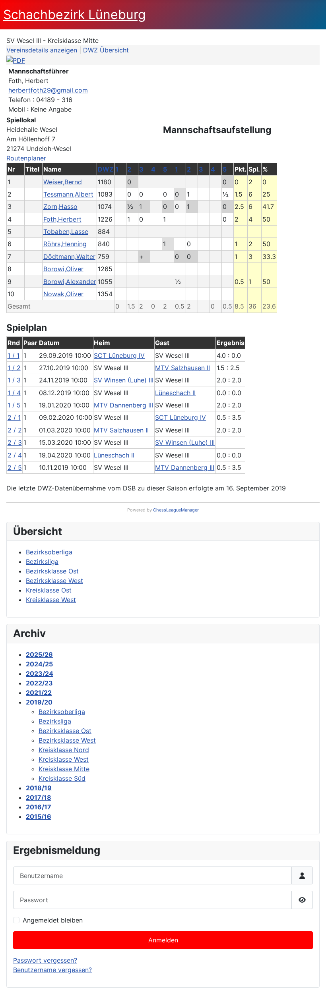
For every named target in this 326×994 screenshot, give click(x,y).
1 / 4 (14, 393)
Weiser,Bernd (62, 182)
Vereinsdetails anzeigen (41, 50)
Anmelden (163, 940)
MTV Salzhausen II (182, 368)
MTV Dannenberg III (123, 405)
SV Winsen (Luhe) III (123, 380)
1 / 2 (14, 368)
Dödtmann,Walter (69, 257)
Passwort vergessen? (45, 960)
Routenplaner (26, 158)
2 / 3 (15, 442)
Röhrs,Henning (65, 244)
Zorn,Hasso (60, 206)
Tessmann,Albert (68, 194)
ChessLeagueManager (176, 510)
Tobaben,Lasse (65, 231)
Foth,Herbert (62, 219)
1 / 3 (14, 380)
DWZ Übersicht (106, 50)
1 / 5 (14, 405)
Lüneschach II (175, 393)
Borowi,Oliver (63, 269)
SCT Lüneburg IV (119, 355)
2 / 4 (15, 455)
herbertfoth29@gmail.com (48, 90)
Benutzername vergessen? (52, 970)
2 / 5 (15, 467)
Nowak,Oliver (63, 294)
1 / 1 (13, 355)
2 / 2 (15, 430)
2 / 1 (14, 417)
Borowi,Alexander (69, 282)
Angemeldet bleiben (53, 920)
